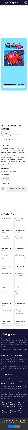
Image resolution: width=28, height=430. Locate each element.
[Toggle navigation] (3, 2)
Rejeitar (17, 427)
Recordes (12, 393)
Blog (19, 386)
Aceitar (11, 427)
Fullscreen (7, 139)
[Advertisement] (14, 22)
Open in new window (16, 136)
